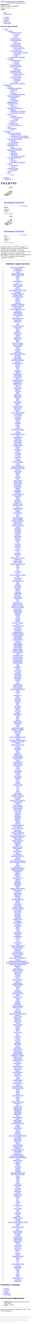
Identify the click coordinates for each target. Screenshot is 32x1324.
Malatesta (17, 820)
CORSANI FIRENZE (18, 466)
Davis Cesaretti (18, 483)
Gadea (17, 616)
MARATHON (18, 826)
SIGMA (18, 1119)
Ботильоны (14, 97)
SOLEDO (17, 1132)
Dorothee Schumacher (18, 525)
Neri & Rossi (17, 910)
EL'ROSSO (18, 547)
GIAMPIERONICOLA (17, 633)
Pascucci (17, 959)
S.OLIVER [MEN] (17, 1080)
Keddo (18, 738)
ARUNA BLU (18, 321)
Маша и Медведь (18, 1278)
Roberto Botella (17, 1052)
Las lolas (17, 769)
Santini (18, 1091)
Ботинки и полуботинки (15, 139)
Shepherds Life (18, 1109)
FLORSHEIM (18, 593)
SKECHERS (17, 1122)
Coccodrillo (18, 460)
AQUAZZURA (17, 313)
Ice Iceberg (18, 711)
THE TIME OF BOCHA (18, 1174)
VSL (17, 1251)
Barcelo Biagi (17, 346)
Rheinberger (17, 1037)
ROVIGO (17, 1074)
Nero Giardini (18, 911)
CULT (18, 476)
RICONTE (18, 1040)
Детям (6, 29)
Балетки (10, 86)
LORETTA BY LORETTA (17, 800)
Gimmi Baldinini (17, 644)
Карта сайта (7, 23)
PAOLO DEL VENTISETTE (18, 958)
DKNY (18, 511)
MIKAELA (18, 874)
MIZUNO (17, 885)
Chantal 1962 (17, 443)
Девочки (10, 31)
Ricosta (18, 1041)
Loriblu (18, 803)
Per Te (17, 978)
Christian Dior (18, 449)
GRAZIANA (17, 677)
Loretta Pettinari (17, 802)
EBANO (17, 534)
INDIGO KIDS (17, 721)
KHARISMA (17, 748)
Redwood (17, 1026)
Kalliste (18, 735)
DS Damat (18, 528)
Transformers (17, 1191)
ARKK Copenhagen (17, 318)
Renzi (17, 1034)
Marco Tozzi (17, 834)
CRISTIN (17, 473)
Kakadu (18, 734)
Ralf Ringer (18, 1020)
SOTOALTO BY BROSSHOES (18, 1136)
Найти (2, 9)
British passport (18, 402)
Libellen (18, 782)
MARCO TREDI (18, 837)
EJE (18, 542)
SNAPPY (17, 1126)
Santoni (18, 1092)
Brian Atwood (18, 395)
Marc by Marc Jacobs (18, 828)
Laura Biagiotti (18, 771)
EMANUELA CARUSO (18, 558)
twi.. (18, 1199)
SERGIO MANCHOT (18, 1102)
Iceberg (18, 712)
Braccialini (18, 391)
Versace (18, 1230)
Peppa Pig (17, 976)
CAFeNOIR (17, 419)
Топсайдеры (14, 154)
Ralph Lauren (17, 1021)
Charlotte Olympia (18, 445)
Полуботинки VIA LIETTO (14, 202)
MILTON (17, 881)
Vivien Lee (18, 1250)
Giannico (17, 641)
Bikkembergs (17, 371)
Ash (18, 323)
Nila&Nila (18, 918)
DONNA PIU (18, 522)
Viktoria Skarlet (17, 1241)
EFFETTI (17, 539)
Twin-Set (17, 1202)
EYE (17, 573)
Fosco (17, 599)
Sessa (17, 1105)
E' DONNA (17, 531)
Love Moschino (17, 805)
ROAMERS (17, 1047)
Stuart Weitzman (17, 1154)
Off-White (17, 932)
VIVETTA (18, 1247)
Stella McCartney (17, 1146)
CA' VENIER (18, 415)
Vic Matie (17, 1234)
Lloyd (17, 789)
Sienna (18, 1115)
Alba (17, 283)
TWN (17, 1204)
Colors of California (17, 462)
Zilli (18, 1271)
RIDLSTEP (18, 1043)
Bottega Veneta (18, 388)
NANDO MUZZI (18, 907)
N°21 (17, 930)
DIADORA (18, 496)
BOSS (17, 386)
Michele (18, 873)
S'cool (17, 1077)
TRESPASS (17, 1196)
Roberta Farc (17, 1051)
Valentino (17, 1216)
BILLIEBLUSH (17, 374)
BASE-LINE (17, 352)
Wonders (17, 1258)
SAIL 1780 (18, 1081)
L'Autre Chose (18, 755)
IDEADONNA (17, 714)
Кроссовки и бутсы (16, 148)
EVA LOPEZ (17, 572)
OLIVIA (17, 935)
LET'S (18, 780)
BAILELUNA (18, 334)
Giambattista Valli (18, 632)
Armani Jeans (17, 320)
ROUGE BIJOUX (18, 1072)
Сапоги (16, 35)
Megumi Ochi (18, 867)
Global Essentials (17, 663)
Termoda (17, 1168)
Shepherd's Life (17, 1108)
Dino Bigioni (17, 500)
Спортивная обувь (13, 123)
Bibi (18, 369)
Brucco (18, 405)
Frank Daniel (17, 609)
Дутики (16, 119)
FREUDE (17, 613)
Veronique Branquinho (18, 1227)
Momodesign (17, 894)
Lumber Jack (17, 813)
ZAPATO (17, 1268)
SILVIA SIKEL (17, 1120)
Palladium (17, 950)
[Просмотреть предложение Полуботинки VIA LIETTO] (8, 199)
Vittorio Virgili (18, 1245)
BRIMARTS (17, 397)
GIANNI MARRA (18, 639)
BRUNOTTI (17, 408)
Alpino (18, 301)
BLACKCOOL (17, 377)
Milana (18, 876)
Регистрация (7, 14)
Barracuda (17, 349)
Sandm (18, 1089)
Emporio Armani (17, 561)
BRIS (17, 400)
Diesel (17, 499)
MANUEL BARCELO (17, 825)
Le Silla (18, 774)
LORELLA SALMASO (17, 796)
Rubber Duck (17, 1075)
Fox (18, 601)
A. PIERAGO (18, 269)
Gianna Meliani (18, 636)
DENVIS (17, 490)
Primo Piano (17, 1004)
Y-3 (18, 1262)
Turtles (18, 1197)
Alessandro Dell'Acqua (17, 293)
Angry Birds (17, 307)
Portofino (17, 998)
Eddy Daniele (17, 536)
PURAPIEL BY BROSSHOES (17, 1013)
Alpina (18, 298)
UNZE (18, 1214)
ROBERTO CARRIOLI (17, 1055)
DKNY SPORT (17, 513)
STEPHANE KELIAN (17, 1149)
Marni (17, 853)
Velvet (17, 1225)
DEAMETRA (18, 487)
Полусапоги (14, 120)
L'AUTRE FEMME (17, 757)
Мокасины (17, 54)
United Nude (17, 1213)
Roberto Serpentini (18, 1060)
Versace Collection (18, 1231)
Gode (17, 664)
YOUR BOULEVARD (17, 1264)
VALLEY (17, 1219)
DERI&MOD (18, 491)
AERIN (18, 276)
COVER (17, 470)
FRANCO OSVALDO (17, 607)
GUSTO (17, 692)
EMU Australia (18, 562)
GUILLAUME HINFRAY (17, 689)
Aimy (17, 279)
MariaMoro (18, 843)
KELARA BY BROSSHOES (18, 740)
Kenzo (18, 746)
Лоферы (13, 109)
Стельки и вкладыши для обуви (20, 137)
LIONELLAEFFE (18, 785)
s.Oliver (18, 1078)
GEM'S (18, 621)
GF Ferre (17, 627)
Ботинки (16, 34)
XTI (18, 1261)
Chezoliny (17, 446)
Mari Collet (18, 839)
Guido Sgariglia (17, 687)
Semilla (18, 1098)
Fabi (18, 576)
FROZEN (17, 615)
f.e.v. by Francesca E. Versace (18, 575)
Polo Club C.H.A (17, 996)
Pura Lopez (18, 1010)
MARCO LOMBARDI (17, 833)
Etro (18, 570)
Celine (17, 436)
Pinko (17, 989)
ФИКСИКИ (17, 1281)
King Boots (18, 749)
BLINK (18, 378)
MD (18, 864)
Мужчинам (7, 131)
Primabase (17, 1003)
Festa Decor (18, 587)
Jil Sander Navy (17, 731)
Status (17, 1143)
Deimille (17, 488)
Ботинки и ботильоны (14, 96)
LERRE (18, 779)
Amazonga (18, 303)
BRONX (17, 403)
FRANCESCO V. (18, 604)
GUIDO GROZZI (18, 686)
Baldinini (17, 337)
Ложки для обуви (16, 134)
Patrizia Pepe (17, 966)
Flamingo (17, 592)
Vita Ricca (18, 1242)
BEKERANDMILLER (17, 360)
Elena (17, 548)
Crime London (18, 471)
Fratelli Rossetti (18, 612)
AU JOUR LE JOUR (18, 326)
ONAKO (17, 938)
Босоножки (14, 89)
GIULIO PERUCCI (17, 658)
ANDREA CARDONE (17, 304)
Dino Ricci (18, 502)
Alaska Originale (17, 281)
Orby (17, 941)
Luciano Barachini (18, 806)
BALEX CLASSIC (17, 343)
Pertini (17, 981)
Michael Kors (17, 871)
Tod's (17, 1182)
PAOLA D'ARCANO (18, 953)
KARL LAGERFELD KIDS (18, 737)
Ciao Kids (17, 454)
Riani (17, 1038)
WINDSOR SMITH (17, 1256)
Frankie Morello (17, 610)
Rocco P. (17, 1061)
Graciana (17, 672)
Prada (17, 1000)
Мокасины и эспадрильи (15, 108)
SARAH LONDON (17, 1095)
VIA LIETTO (8, 179)
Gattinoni (17, 619)
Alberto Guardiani (18, 286)
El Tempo (17, 545)
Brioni (17, 398)
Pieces (17, 987)
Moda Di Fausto (17, 890)
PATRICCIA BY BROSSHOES (18, 961)
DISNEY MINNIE (18, 508)
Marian (18, 845)
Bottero (18, 389)
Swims (18, 1159)
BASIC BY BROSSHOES (17, 354)
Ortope (18, 944)
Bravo (17, 392)
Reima (17, 1030)
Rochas (18, 1064)
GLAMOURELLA (17, 661)
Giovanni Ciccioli (18, 655)
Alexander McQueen (17, 296)
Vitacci (18, 1244)
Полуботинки (15, 100)
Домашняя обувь (16, 38)
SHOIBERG (17, 1111)
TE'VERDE (17, 1166)
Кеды (15, 41)
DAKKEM (18, 477)
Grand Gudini (18, 673)
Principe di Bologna (17, 1006)
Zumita (18, 1275)
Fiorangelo (18, 589)
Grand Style (18, 675)
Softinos (18, 1131)
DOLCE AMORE (18, 519)
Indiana (18, 720)
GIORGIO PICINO (17, 650)
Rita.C (17, 1046)
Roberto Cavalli (17, 1057)
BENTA (17, 364)
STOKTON (17, 1153)
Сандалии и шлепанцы (14, 157)
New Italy (17, 913)
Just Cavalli (18, 732)
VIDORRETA (18, 1239)
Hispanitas (18, 701)
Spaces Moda (17, 1139)
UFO (17, 1207)
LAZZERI (18, 772)
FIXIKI (18, 590)
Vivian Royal (17, 1248)
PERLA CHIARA (18, 979)
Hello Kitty (18, 700)
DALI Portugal (18, 480)
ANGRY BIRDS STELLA (17, 309)
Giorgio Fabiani (17, 649)
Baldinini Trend (17, 338)
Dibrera (18, 497)
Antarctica (17, 310)
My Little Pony (18, 904)
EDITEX (17, 538)
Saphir (17, 1094)
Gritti (17, 681)
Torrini (18, 1187)
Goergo (18, 666)
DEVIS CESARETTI (18, 494)
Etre (18, 568)
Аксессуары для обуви (14, 133)
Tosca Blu (17, 1190)
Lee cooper (18, 775)
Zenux (17, 1270)
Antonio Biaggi (18, 312)
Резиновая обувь (15, 45)
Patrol (17, 967)
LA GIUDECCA (17, 762)
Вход (5, 12)
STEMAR (18, 1148)
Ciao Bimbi (18, 453)
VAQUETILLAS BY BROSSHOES (18, 1222)
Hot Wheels (18, 706)
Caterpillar (18, 432)
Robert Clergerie (17, 1049)
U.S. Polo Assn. (17, 1205)
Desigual (17, 493)
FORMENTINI (17, 598)
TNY (17, 1179)
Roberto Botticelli (18, 1054)
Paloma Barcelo (17, 952)
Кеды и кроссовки (16, 40)
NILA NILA (17, 916)
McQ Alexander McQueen (17, 860)
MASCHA (18, 859)
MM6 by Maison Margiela (18, 888)
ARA (17, 317)
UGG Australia (18, 1208)
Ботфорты (14, 116)
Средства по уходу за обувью (19, 136)
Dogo (17, 514)
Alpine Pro (18, 300)
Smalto (18, 1125)
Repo (17, 1035)
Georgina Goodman (17, 622)
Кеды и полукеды (19, 48)
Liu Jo (17, 786)
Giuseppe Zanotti (17, 660)
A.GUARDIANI (17, 270)
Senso (17, 1100)
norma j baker (17, 925)
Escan (17, 565)
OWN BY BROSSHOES (18, 945)
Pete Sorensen (18, 983)
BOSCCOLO (18, 385)
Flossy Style (17, 595)
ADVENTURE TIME (18, 275)
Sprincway (18, 1142)
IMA (17, 717)
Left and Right (18, 777)
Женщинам (7, 85)
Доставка (6, 18)
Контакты (7, 21)
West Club (18, 1253)
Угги (15, 37)
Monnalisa (18, 896)
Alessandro (18, 292)
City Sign (17, 456)
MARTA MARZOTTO (17, 856)
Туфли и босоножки (17, 51)
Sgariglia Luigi (18, 1106)
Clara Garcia (17, 457)
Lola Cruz (17, 792)
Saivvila (18, 1085)
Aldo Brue (18, 289)
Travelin (18, 1193)
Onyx (17, 939)
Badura (18, 330)
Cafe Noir (17, 417)
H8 (18, 694)
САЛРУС (17, 1279)
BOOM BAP (17, 381)
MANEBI (17, 823)
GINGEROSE (18, 646)
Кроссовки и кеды (13, 103)
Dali (18, 479)
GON (17, 669)
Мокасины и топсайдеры (18, 111)
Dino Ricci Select (17, 504)
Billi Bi (18, 372)
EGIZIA (17, 541)
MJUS (17, 887)
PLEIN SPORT (17, 992)
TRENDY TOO (17, 1194)
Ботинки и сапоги (16, 32)
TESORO (17, 1171)
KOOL (18, 752)
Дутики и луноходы (17, 117)
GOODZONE (18, 670)
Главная (6, 17)
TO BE (18, 1180)
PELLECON (17, 973)
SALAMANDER (18, 1086)
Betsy (17, 368)
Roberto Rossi (18, 1058)
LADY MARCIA (18, 765)
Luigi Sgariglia (18, 809)
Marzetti (18, 857)
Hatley (18, 697)
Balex (17, 341)
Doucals (18, 527)
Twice (17, 1200)
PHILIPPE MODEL (17, 984)
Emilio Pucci (17, 559)
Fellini (17, 582)
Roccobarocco (18, 1063)
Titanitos (17, 1177)
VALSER (17, 1221)
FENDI (18, 584)
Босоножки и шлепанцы (15, 88)
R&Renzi (17, 1015)
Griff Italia (18, 680)
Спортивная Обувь (16, 46)
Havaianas (18, 698)
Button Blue (17, 409)
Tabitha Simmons (17, 1160)
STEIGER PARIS (18, 1145)
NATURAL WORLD (18, 908)
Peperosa (17, 975)
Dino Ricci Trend (17, 505)
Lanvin (18, 768)
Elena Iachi (18, 550)
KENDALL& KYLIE (18, 741)
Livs (18, 788)
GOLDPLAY (18, 667)
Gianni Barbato (18, 638)
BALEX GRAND (18, 344)
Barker (18, 347)
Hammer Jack (17, 695)
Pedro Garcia (17, 972)
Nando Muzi (17, 905)
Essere (17, 567)
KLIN (17, 751)
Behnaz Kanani (18, 358)
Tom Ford (17, 1183)
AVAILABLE (18, 327)
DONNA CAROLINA (17, 521)
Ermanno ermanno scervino (17, 564)
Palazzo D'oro (18, 949)
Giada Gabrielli (18, 629)
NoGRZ (17, 924)
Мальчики (10, 58)
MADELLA (17, 816)
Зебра (17, 1276)
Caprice (18, 425)
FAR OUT (18, 579)
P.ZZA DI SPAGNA (17, 947)
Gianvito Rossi (18, 643)
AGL (17, 278)
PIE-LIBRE (18, 986)
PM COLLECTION (17, 993)
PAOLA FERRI (17, 955)
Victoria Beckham (18, 1237)
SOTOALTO (17, 1134)
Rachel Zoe (18, 1018)
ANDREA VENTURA (17, 306)
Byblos (18, 411)
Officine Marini (18, 933)
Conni (17, 463)
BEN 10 (17, 361)
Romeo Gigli (17, 1069)
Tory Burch (18, 1188)
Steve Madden (18, 1151)
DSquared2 (18, 530)
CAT (17, 431)
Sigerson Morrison (18, 1117)
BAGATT (17, 332)
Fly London (18, 596)
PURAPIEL (17, 1012)
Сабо (12, 91)
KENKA (17, 743)
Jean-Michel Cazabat (17, 728)
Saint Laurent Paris (18, 1083)
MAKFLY (18, 819)
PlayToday (18, 990)
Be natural (17, 355)
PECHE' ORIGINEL (18, 970)
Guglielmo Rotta (17, 684)
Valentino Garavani (18, 1217)
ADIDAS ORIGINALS (17, 273)
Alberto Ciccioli (17, 284)
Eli (18, 551)
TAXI (17, 1165)
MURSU (17, 902)
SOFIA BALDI (17, 1128)
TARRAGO (17, 1163)
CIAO (17, 451)
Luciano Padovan (17, 808)
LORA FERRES (17, 794)
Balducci (17, 340)
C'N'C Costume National (17, 412)
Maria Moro (18, 842)
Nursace (18, 928)
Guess (17, 683)
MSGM (18, 901)
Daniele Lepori (18, 482)
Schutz (18, 1097)
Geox (17, 624)
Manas (18, 822)
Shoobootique (18, 1112)
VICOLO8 (18, 1236)
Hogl (17, 704)
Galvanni (17, 618)
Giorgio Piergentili (18, 652)
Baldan (18, 335)
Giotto (17, 653)
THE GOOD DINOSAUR (17, 1173)
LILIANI (17, 783)
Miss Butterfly (18, 884)
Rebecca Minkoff (17, 1024)
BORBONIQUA (17, 383)
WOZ (17, 1259)
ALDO (18, 287)
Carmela (17, 426)
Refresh (18, 1029)
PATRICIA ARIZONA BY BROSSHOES (17, 962)
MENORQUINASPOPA (18, 868)
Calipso (18, 420)
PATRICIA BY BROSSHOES (17, 964)
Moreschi (17, 898)
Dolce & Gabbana (18, 517)
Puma (17, 1009)
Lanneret (17, 766)
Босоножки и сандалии (21, 52)
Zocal (17, 1273)
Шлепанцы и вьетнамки (18, 57)
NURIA (18, 927)
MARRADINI (18, 854)
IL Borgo (17, 715)
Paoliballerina (17, 956)
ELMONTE (17, 553)
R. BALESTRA (17, 1017)
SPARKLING (18, 1140)
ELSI (17, 556)
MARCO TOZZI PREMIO (17, 836)
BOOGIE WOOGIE (17, 380)
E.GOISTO (18, 533)
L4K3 (17, 760)
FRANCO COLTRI (17, 606)
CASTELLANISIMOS (17, 429)
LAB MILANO (17, 763)
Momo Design (18, 893)
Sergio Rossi (17, 1103)
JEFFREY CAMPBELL (17, 729)
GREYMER (17, 678)
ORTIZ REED (18, 942)
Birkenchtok (17, 375)
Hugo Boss (18, 707)
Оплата (6, 20)
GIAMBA (18, 630)
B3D (17, 329)
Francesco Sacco (17, 602)
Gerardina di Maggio (17, 626)
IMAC (18, 718)
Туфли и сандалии (16, 77)
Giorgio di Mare (17, 647)
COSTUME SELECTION (17, 468)
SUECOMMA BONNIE (17, 1156)
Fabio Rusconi (18, 578)
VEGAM (17, 1224)
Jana (18, 726)
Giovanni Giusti (17, 656)
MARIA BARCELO (17, 840)
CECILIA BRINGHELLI (18, 434)
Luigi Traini (18, 811)
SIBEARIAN (17, 1114)
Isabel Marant (17, 723)
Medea (18, 865)
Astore (18, 324)
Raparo (18, 1023)
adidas (17, 272)
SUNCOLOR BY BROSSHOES (18, 1157)
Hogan (18, 703)
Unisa (17, 1211)
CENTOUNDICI (18, 437)
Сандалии (17, 80)
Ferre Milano (17, 585)
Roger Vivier (17, 1068)
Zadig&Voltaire (18, 1267)
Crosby (18, 474)
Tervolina (17, 1170)
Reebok (18, 1027)
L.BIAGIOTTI (18, 758)
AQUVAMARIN (18, 315)
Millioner (17, 879)
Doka (17, 516)
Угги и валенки (12, 128)
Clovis (17, 459)
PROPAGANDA (18, 1007)
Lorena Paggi (17, 797)
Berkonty (17, 366)
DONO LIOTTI (17, 524)
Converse (17, 465)
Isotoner (18, 724)
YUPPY (17, 1265)
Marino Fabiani (18, 848)
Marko (18, 850)
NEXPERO (18, 915)
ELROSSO (18, 555)
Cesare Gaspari (18, 440)
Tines (17, 1176)
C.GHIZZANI (18, 414)
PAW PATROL (17, 969)
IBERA (18, 709)
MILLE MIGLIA (17, 877)
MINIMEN (18, 882)
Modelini (17, 891)
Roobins (17, 1071)
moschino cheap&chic (18, 899)
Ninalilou (17, 921)
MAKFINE (18, 817)
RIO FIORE (17, 1044)
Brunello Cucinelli (18, 406)
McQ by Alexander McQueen (18, 862)
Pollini (17, 995)
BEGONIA (18, 357)
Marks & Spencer (17, 851)
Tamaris (18, 1162)
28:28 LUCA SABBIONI (18, 267)
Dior (17, 507)
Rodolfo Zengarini (18, 1066)
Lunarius (17, 814)
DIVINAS (18, 510)
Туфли (16, 55)
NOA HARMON (18, 922)
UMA (17, 1210)
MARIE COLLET (18, 847)
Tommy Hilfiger (17, 1185)
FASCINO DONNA (17, 581)
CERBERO (18, 439)
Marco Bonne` (18, 831)
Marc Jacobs (17, 830)
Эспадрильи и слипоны (18, 113)
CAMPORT (17, 423)
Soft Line (17, 1129)
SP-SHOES (18, 1137)
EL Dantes (18, 544)
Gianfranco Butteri (18, 635)
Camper (18, 422)
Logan (17, 791)
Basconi (18, 351)
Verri (17, 1228)
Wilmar (18, 1254)
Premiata (17, 1001)
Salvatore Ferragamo (17, 1088)
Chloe (17, 448)
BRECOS (17, 394)
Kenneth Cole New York (17, 745)
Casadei (18, 428)
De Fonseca (18, 485)
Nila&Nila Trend (17, 919)
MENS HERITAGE (17, 870)
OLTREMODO (17, 936)
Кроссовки (17, 43)
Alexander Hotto (17, 295)
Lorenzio (17, 799)
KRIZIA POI (17, 754)
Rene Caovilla (18, 1032)
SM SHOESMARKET (17, 1123)
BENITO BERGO (18, 363)
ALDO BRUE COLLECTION (17, 290)
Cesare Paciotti (18, 442)
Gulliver (18, 690)
